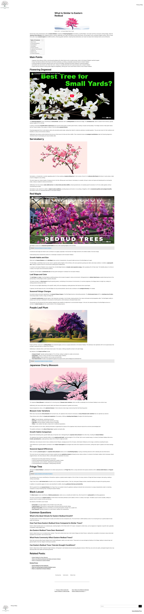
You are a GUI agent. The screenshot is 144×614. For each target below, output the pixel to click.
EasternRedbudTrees (137, 611)
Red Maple (33, 46)
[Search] (140, 606)
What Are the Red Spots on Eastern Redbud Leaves (44, 567)
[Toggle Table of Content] (42, 40)
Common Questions (35, 53)
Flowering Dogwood (35, 43)
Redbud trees (72, 575)
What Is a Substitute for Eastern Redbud (41, 568)
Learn (73, 31)
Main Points (33, 41)
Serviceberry (34, 44)
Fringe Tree (33, 50)
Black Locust (34, 51)
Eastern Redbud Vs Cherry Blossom (40, 565)
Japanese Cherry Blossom (36, 49)
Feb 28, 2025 (57, 31)
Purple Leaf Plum (34, 47)
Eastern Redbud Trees (66, 31)
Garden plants (65, 575)
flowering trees (58, 575)
